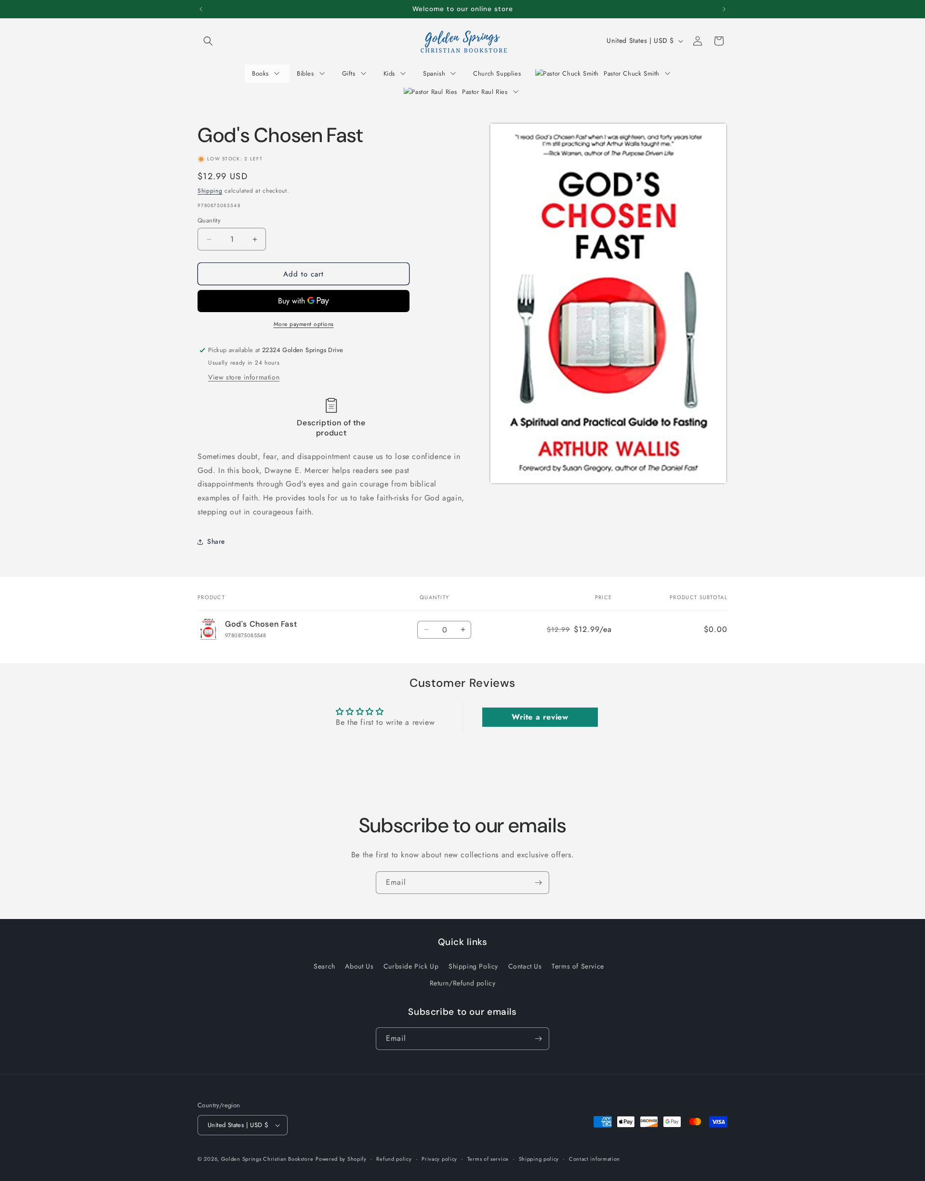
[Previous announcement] (200, 9)
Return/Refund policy (463, 983)
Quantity (209, 220)
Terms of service (488, 1159)
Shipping (210, 190)
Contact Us (525, 966)
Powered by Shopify (341, 1159)
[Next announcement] (724, 9)
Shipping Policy (473, 966)
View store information (243, 377)
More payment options (304, 324)
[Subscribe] (538, 882)
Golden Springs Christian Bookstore (267, 1159)
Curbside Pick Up (411, 966)
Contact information (594, 1159)
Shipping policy (539, 1159)
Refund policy (393, 1159)
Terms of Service (578, 966)
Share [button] (216, 541)
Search (324, 966)
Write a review (540, 716)
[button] (208, 41)
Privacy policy (439, 1159)
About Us (359, 966)
